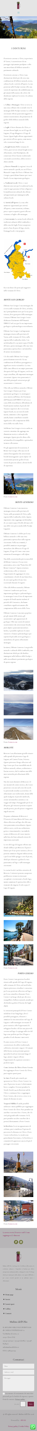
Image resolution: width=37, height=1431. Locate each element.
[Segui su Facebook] (16, 1242)
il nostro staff (19, 1232)
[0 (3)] (18, 1221)
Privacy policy (20, 1399)
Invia (30, 1404)
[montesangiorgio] (18, 494)
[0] (18, 916)
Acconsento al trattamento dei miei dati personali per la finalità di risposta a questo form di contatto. (18, 1396)
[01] (18, 690)
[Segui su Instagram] (21, 1242)
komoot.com (12, 497)
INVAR (23, 1420)
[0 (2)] (18, 965)
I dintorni (16, 1235)
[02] (18, 940)
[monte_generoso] (18, 715)
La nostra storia (8, 1232)
